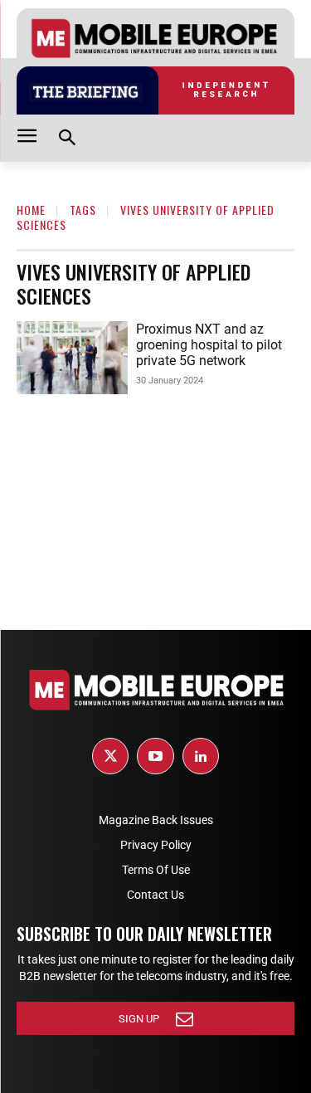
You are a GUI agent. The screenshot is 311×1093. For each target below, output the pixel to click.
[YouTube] (155, 756)
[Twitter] (110, 756)
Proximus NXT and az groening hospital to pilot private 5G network (209, 344)
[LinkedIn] (200, 756)
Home (31, 209)
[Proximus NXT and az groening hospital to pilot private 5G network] (72, 357)
